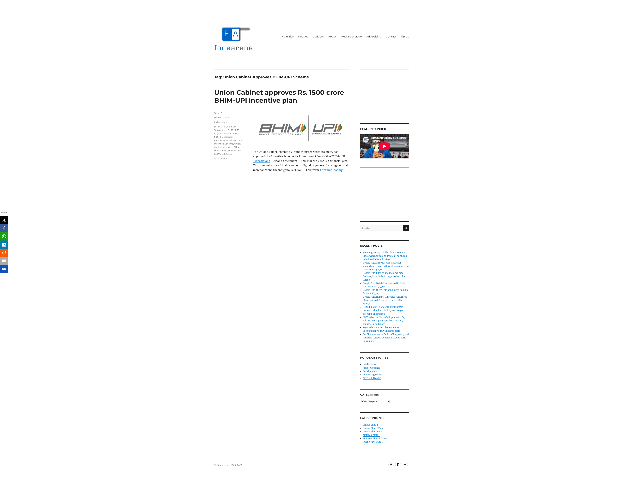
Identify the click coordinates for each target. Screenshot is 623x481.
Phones (303, 36)
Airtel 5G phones (371, 368)
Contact (391, 36)
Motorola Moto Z (371, 435)
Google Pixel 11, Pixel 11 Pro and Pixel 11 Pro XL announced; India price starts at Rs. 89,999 (385, 300)
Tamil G (218, 113)
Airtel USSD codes (372, 378)
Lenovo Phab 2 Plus (373, 428)
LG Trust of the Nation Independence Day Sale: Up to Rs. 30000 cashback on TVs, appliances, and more (384, 320)
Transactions (261, 160)
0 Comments (221, 158)
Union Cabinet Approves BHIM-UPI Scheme (227, 147)
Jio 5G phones (370, 371)
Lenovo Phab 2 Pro (372, 431)
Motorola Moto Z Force (375, 438)
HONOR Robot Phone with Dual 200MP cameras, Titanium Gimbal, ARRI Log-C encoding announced (383, 310)
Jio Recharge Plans (372, 374)
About (332, 36)
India (217, 122)
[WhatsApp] (4, 236)
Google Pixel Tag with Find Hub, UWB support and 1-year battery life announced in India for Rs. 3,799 (386, 266)
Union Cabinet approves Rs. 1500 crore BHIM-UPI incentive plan (279, 96)
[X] (4, 220)
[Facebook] (4, 228)
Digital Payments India (226, 133)
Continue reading (331, 170)
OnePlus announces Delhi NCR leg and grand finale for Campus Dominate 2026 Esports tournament (386, 338)
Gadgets (318, 36)
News (223, 122)
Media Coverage (351, 36)
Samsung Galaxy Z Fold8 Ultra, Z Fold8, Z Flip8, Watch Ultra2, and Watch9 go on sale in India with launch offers (385, 256)
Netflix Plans (369, 364)
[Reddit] (4, 253)
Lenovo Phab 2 (370, 424)
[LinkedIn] (4, 245)
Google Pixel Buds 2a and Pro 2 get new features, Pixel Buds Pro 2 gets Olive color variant (384, 276)
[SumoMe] (4, 269)
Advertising (373, 36)
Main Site (288, 36)
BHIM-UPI (219, 126)
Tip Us (405, 36)
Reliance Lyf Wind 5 (373, 441)
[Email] (4, 261)
